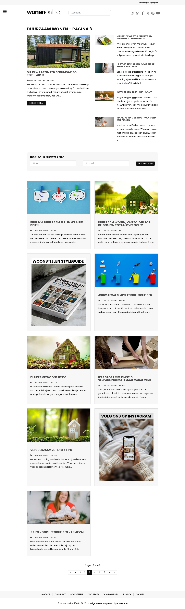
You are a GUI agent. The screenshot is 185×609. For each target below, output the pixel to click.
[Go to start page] (71, 572)
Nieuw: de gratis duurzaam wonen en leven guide (134, 37)
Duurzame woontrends (48, 377)
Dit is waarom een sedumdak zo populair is (52, 73)
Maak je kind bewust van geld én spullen (136, 119)
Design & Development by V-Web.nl (107, 603)
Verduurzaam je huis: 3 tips (51, 450)
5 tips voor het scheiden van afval (57, 532)
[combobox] (89, 13)
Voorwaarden (111, 594)
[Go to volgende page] (109, 572)
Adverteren (76, 594)
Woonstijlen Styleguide (148, 2)
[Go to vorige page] (75, 572)
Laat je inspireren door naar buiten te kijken (136, 65)
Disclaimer (93, 594)
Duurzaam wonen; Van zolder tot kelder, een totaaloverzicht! (124, 223)
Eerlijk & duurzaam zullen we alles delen (57, 223)
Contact (45, 594)
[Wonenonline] (44, 11)
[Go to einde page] (114, 572)
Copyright (60, 594)
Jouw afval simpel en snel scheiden (125, 295)
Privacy (127, 594)
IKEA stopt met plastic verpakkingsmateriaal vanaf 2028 (124, 378)
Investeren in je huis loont (134, 92)
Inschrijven (145, 163)
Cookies (140, 594)
